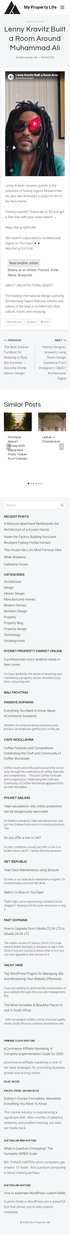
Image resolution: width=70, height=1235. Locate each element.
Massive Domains (18, 702)
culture (31, 322)
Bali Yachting (16, 692)
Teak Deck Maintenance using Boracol (31, 870)
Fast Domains (15, 920)
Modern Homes (15, 605)
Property (10, 617)
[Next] (61, 446)
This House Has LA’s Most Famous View (33, 550)
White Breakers (15, 557)
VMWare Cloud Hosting (19, 1040)
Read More (12, 1081)
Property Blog (13, 623)
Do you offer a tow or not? (22, 838)
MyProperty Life (28, 57)
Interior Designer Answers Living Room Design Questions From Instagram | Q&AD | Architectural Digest (52, 359)
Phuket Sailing (17, 798)
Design (9, 588)
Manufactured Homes (19, 599)
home (45, 322)
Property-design (15, 629)
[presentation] (18, 422)
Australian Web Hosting (20, 1140)
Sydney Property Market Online (33, 651)
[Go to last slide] (8, 446)
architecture (14, 322)
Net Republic (15, 861)
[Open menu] (62, 7)
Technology (12, 635)
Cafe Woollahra (18, 739)
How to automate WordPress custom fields (34, 1193)
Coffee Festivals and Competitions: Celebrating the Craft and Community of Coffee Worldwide (32, 753)
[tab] (28, 483)
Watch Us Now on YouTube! (23, 892)
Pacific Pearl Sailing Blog (21, 1090)
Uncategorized (14, 641)
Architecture (35, 22)
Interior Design (14, 593)
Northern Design (15, 611)
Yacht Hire (13, 965)
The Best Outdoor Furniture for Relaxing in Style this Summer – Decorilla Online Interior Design (16, 357)
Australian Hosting (17, 1185)
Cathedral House (16, 564)
